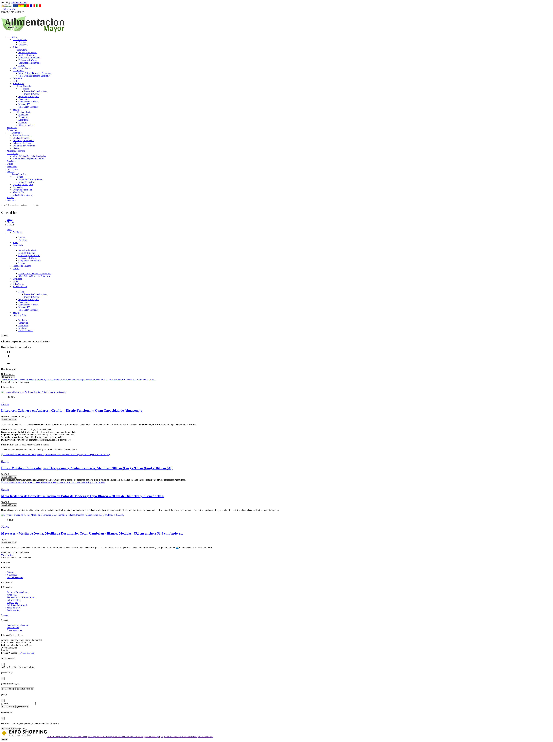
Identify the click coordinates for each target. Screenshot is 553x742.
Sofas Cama (18, 83)
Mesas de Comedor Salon (36, 91)
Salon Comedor (22, 86)
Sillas (15, 47)
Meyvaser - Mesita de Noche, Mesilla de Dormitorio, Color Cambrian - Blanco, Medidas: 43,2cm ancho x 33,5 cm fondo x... (92, 533)
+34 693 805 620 (19, 2)
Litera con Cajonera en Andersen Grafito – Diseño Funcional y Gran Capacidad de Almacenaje (71, 410)
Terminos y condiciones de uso (21, 597)
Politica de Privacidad (17, 605)
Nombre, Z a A (59, 379)
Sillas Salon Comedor (28, 107)
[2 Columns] (8, 360)
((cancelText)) (8, 689)
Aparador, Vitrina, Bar (28, 96)
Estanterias (23, 99)
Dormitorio (20, 50)
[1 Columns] (8, 364)
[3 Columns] (8, 357)
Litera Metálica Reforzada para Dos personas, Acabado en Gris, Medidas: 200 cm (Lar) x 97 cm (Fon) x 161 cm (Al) (87, 468)
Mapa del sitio (13, 607)
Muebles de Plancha (22, 68)
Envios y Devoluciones (17, 592)
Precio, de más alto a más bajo (108, 379)
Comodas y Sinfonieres (29, 57)
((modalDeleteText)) (25, 689)
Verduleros (23, 114)
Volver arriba (8, 555)
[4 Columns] (8, 353)
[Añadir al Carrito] (2, 402)
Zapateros (22, 44)
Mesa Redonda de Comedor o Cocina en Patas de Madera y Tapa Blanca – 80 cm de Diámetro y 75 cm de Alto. (82, 496)
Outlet (15, 81)
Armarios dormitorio (27, 52)
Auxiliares (20, 39)
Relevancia (8, 377)
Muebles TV (24, 104)
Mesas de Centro (31, 94)
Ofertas (10, 572)
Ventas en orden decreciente (14, 379)
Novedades (12, 575)
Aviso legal (12, 595)
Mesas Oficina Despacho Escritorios (34, 73)
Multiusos (22, 122)
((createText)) (22, 707)
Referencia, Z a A (147, 379)
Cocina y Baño (22, 112)
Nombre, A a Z (45, 379)
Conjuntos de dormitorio (29, 63)
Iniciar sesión (13, 610)
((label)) (4, 703)
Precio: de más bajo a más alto (80, 379)
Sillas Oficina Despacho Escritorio (34, 76)
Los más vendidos (15, 577)
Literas (21, 65)
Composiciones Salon (28, 101)
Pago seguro (12, 602)
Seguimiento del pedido (17, 625)
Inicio (12, 37)
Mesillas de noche (26, 55)
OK (4, 336)
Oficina (18, 70)
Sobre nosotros (13, 600)
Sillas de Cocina (25, 125)
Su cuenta (5, 615)
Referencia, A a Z (130, 379)
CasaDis (5, 404)
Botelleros (17, 78)
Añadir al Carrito (9, 419)
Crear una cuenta (14, 630)
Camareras (23, 117)
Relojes (16, 109)
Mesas (23, 88)
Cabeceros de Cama (27, 60)
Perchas (21, 42)
